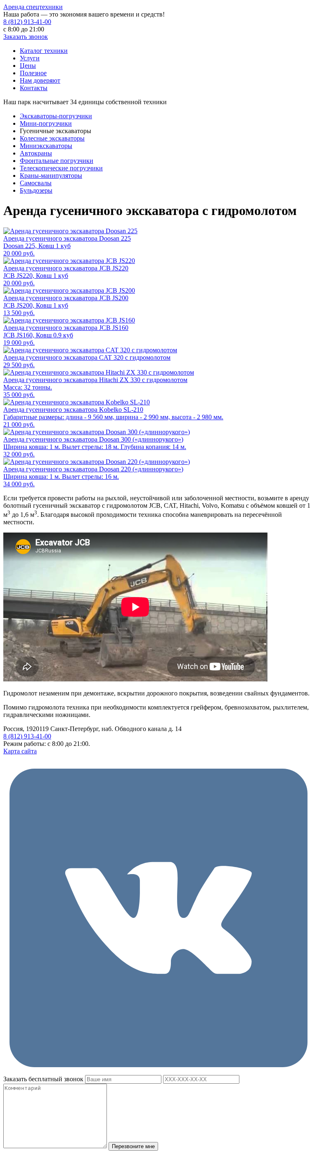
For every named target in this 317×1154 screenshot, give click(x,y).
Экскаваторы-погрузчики (56, 115)
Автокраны (36, 153)
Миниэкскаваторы (46, 145)
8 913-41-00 (27, 21)
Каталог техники (44, 50)
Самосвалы (36, 182)
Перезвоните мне (133, 1146)
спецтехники (33, 6)
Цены (28, 65)
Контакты (33, 87)
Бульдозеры (36, 190)
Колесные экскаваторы (52, 138)
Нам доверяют (40, 80)
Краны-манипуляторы (51, 175)
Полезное (33, 72)
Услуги (30, 58)
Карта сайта (20, 751)
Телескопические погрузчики (61, 168)
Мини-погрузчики (46, 123)
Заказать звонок (25, 36)
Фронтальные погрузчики (56, 160)
